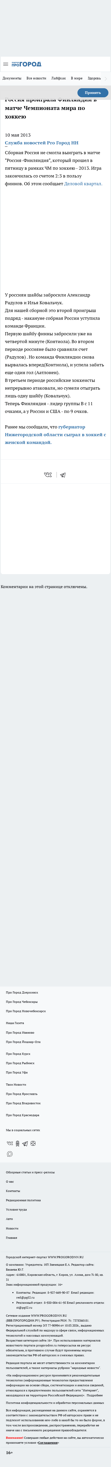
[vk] (48, 474)
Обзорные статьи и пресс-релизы (30, 1172)
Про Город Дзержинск (22, 992)
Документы (12, 78)
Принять (93, 92)
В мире (77, 78)
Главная (11, 1238)
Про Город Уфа (17, 1072)
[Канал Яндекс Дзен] (33, 1143)
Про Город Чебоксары (22, 1002)
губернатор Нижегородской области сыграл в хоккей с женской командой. (55, 434)
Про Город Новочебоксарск (26, 1011)
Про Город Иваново (20, 1032)
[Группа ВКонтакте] (10, 1143)
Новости (12, 1228)
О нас (10, 1181)
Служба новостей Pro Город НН (41, 143)
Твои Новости (16, 1084)
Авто (9, 1219)
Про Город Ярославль (21, 1094)
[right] (106, 78)
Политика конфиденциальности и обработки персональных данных (55, 1403)
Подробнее (95, 1395)
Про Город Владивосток (23, 1103)
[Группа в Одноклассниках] (17, 1143)
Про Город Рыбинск (20, 1063)
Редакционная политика (23, 1200)
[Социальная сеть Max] (10, 1154)
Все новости (36, 78)
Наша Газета (15, 1023)
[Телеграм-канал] (25, 1143)
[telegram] (64, 474)
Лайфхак (58, 78)
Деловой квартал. (83, 184)
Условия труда (16, 1209)
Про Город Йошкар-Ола (23, 1042)
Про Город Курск (18, 1054)
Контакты (13, 1191)
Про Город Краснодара (22, 1115)
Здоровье (95, 78)
